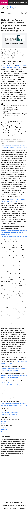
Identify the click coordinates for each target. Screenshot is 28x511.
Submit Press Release (8, 505)
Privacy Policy (21, 508)
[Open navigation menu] (2, 13)
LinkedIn (3, 427)
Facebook (4, 429)
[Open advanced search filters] (22, 13)
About (7, 502)
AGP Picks (4, 2)
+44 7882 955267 (5, 421)
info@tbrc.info (5, 423)
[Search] (18, 13)
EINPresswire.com (7, 65)
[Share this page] (26, 13)
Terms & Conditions (20, 505)
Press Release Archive (16, 502)
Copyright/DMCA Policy (9, 508)
